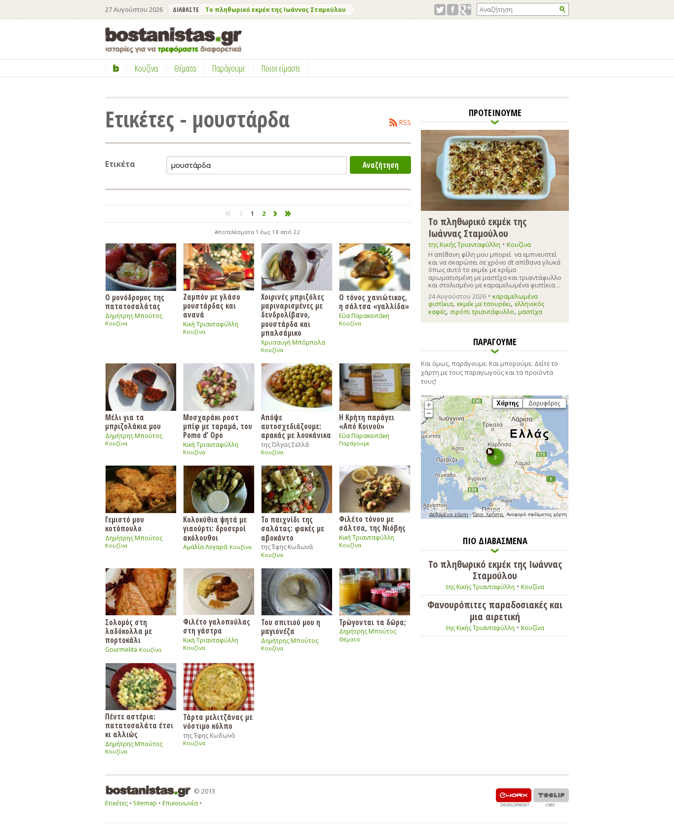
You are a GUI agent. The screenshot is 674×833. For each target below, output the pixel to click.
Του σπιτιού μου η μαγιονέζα (290, 626)
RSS (405, 122)
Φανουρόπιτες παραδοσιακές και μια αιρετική (494, 610)
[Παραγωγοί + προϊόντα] (494, 517)
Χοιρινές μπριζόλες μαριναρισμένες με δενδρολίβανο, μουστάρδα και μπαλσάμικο (292, 314)
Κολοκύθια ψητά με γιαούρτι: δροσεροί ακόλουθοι (215, 528)
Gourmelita (121, 649)
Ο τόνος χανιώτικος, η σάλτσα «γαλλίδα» (374, 301)
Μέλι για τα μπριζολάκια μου (133, 421)
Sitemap (145, 803)
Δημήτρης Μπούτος (133, 316)
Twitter (440, 9)
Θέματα (349, 639)
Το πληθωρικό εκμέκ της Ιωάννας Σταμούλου (275, 9)
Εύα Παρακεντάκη (364, 316)
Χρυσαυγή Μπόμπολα (293, 342)
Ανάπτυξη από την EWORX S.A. (513, 797)
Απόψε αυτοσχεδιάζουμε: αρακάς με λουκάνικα (296, 426)
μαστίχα (530, 311)
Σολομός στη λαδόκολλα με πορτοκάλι (128, 631)
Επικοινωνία (180, 803)
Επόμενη (275, 213)
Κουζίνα (116, 323)
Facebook (452, 9)
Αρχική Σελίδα (116, 68)
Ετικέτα (120, 164)
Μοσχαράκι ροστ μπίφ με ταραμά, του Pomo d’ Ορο (217, 426)
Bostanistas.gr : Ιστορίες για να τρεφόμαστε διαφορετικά (173, 40)
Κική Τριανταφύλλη (210, 324)
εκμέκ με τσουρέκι (484, 303)
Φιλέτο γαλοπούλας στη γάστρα (216, 626)
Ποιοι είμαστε (281, 68)
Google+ (465, 9)
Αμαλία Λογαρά (205, 547)
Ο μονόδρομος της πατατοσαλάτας (134, 301)
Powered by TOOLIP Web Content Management (551, 797)
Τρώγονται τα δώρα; (372, 622)
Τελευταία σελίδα (288, 213)
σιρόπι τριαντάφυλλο (482, 311)
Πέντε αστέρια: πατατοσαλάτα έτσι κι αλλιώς (139, 725)
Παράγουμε (354, 443)
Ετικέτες (116, 803)
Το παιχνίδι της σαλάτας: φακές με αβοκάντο (292, 528)
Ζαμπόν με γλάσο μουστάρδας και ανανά (211, 305)
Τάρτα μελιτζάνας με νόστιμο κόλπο (218, 721)
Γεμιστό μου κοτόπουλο (124, 524)
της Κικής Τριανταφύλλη (464, 244)
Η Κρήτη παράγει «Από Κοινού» (366, 421)
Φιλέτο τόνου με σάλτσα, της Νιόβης (372, 523)
